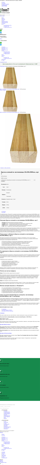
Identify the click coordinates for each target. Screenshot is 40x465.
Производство (6, 424)
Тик (2, 24)
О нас (5, 421)
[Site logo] (5, 13)
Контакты (6, 428)
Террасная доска (7, 52)
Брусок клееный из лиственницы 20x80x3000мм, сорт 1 (10, 89)
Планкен (3, 23)
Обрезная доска (7, 53)
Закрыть (1, 432)
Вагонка (3, 19)
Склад (5, 423)
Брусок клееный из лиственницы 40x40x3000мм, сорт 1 (10, 112)
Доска (3, 20)
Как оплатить (6, 427)
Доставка (5, 425)
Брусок (3, 18)
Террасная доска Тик (8, 27)
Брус (3, 17)
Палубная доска (7, 51)
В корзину (3, 181)
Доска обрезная (7, 416)
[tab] (21, 211)
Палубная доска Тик (7, 25)
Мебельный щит (5, 22)
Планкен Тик (6, 26)
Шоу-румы (6, 422)
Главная (1, 66)
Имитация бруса (5, 21)
